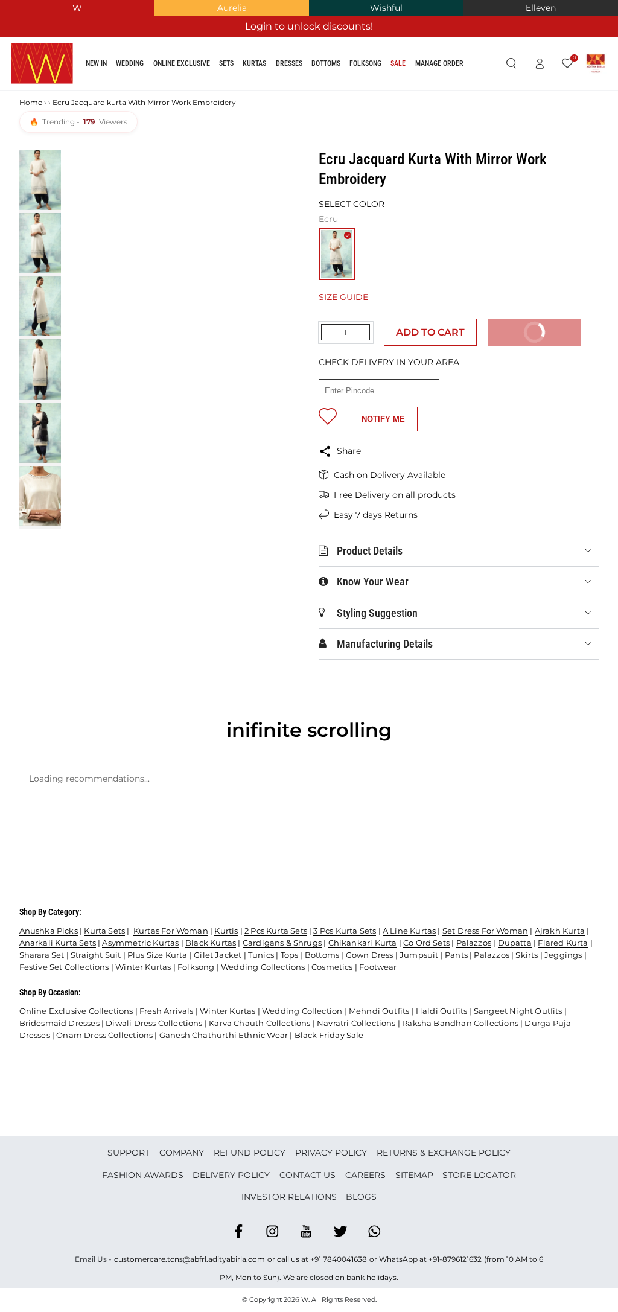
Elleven (541, 7)
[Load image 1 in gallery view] (40, 180)
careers (365, 1175)
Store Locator (479, 1175)
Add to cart (430, 332)
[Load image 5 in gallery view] (40, 433)
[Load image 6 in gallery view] (40, 496)
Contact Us (307, 1175)
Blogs (361, 1196)
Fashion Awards (142, 1175)
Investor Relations (289, 1196)
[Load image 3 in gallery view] (40, 306)
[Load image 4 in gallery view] (40, 369)
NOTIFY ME (383, 419)
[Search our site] (511, 64)
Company (181, 1152)
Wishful (386, 7)
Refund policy (249, 1152)
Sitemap (414, 1175)
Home (30, 102)
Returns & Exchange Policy (444, 1152)
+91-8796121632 (455, 1259)
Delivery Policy (231, 1175)
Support (128, 1152)
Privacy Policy (331, 1152)
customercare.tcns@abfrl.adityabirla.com (189, 1259)
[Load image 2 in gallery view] (40, 243)
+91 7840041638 (338, 1259)
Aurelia (232, 7)
